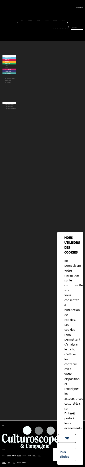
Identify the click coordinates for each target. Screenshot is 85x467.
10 (32, 28)
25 (57, 28)
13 (37, 28)
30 (65, 28)
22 (52, 28)
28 (62, 28)
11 (34, 28)
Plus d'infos (64, 454)
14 (39, 28)
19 (47, 28)
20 (49, 28)
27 (60, 28)
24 (55, 28)
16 (42, 28)
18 (45, 28)
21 (50, 28)
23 (53, 28)
